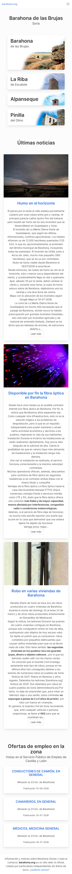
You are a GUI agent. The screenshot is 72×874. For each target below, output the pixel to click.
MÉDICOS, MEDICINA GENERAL (36, 828)
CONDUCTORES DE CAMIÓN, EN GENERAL (36, 773)
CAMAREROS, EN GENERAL (36, 801)
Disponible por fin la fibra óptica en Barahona (36, 395)
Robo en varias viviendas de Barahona (36, 593)
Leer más (36, 333)
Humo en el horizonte (36, 203)
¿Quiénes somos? (39, 869)
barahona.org (9, 3)
